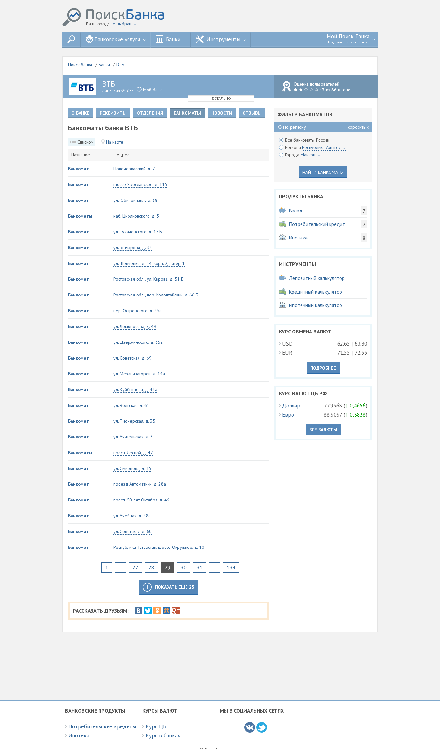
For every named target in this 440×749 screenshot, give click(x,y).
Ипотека (78, 735)
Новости (221, 113)
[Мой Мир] (166, 610)
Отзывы (252, 113)
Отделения (150, 113)
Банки (104, 65)
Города (300, 155)
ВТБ (120, 65)
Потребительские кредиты (102, 726)
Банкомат (78, 169)
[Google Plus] (176, 610)
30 (184, 567)
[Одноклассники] (157, 610)
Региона (313, 147)
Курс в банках (163, 735)
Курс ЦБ (156, 726)
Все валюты (323, 430)
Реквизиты (113, 113)
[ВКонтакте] (138, 610)
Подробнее (323, 368)
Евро (288, 414)
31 (200, 567)
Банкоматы (80, 216)
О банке (81, 113)
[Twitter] (148, 610)
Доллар (291, 405)
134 (231, 567)
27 (135, 567)
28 (151, 567)
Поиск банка (80, 65)
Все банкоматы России (307, 140)
